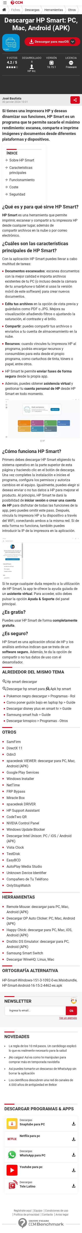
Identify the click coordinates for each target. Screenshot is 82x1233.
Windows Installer (20, 779)
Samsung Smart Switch (25, 953)
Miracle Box (16, 798)
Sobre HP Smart (21, 160)
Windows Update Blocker (26, 829)
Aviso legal (62, 1214)
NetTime (13, 785)
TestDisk (13, 854)
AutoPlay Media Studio (24, 866)
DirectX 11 (15, 748)
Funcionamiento (22, 180)
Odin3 (11, 754)
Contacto (47, 1214)
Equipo (38, 1210)
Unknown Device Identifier (26, 873)
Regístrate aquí (22, 1210)
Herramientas (53, 10)
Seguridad (17, 194)
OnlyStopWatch (19, 885)
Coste (13, 187)
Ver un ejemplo (68, 1018)
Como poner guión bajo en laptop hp (35, 702)
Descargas (32, 10)
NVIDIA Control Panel (23, 823)
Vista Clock (15, 847)
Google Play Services (23, 772)
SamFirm (14, 742)
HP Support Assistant (23, 810)
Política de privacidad (26, 1214)
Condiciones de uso (56, 1210)
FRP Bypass (16, 791)
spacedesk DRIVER (21, 804)
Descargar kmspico (21, 721)
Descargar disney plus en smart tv (33, 709)
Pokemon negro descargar (27, 696)
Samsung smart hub (22, 715)
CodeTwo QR (17, 817)
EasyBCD (14, 860)
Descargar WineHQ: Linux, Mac (30, 959)
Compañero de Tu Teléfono (27, 879)
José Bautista (11, 98)
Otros (72, 10)
